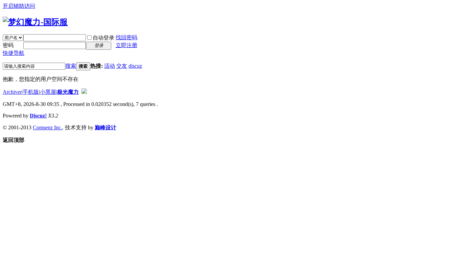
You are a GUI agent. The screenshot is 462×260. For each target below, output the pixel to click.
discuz (135, 66)
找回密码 (126, 37)
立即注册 (126, 45)
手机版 (31, 92)
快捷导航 (13, 53)
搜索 (70, 66)
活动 (109, 66)
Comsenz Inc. (47, 127)
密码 (8, 45)
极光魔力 (68, 92)
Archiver (12, 92)
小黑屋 (48, 92)
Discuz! (38, 115)
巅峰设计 (105, 127)
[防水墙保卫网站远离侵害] (84, 92)
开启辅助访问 (19, 6)
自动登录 (103, 38)
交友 (121, 66)
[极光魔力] (35, 22)
